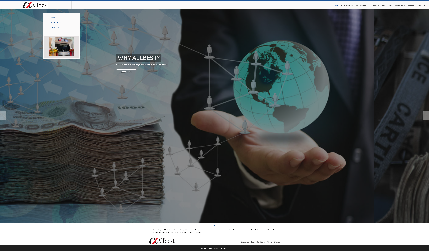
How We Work (360, 5)
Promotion (374, 5)
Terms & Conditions (258, 242)
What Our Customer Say (396, 5)
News (53, 17)
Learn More (181, 71)
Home (336, 5)
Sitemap (277, 242)
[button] (3, 115)
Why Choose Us (346, 5)
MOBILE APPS (56, 22)
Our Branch (421, 5)
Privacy (269, 242)
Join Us (411, 5)
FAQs (383, 5)
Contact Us (55, 27)
